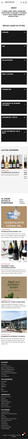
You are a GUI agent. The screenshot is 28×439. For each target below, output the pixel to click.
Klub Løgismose (4, 400)
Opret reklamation (5, 376)
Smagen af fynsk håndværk (13, 302)
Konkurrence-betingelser (6, 420)
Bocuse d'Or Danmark (6, 406)
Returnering (3, 417)
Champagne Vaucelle (10, 172)
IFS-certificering (4, 423)
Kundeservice (4, 364)
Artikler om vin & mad (5, 396)
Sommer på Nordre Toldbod (13, 336)
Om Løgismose (4, 391)
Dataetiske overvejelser (6, 427)
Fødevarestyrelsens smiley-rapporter (9, 418)
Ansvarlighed (4, 381)
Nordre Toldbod (4, 405)
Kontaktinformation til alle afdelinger (9, 372)
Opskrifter (3, 398)
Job (2, 388)
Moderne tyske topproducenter (8, 267)
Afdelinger (3, 386)
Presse (2, 389)
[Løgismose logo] (9, 2)
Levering (3, 415)
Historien (3, 383)
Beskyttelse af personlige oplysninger (9, 413)
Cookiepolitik (4, 421)
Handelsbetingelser (5, 412)
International (3, 384)
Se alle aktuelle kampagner (22, 201)
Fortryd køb (3, 374)
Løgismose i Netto (5, 403)
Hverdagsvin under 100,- (11, 231)
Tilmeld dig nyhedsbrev (6, 401)
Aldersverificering (4, 425)
